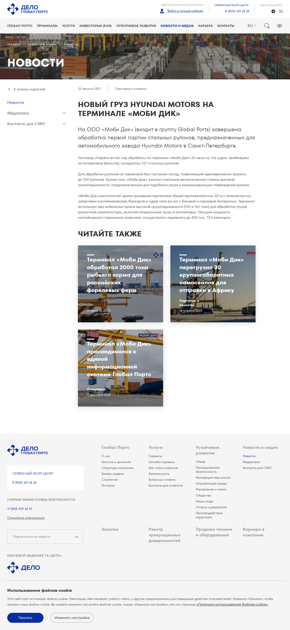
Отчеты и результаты (211, 507)
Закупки (110, 529)
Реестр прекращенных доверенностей (164, 534)
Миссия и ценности (116, 462)
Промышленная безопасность (208, 470)
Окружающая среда (211, 483)
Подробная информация (25, 518)
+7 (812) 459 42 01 (19, 508)
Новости (15, 102)
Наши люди (204, 501)
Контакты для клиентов (166, 485)
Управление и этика (211, 489)
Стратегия (109, 480)
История (108, 485)
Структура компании (117, 468)
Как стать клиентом (163, 468)
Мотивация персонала (213, 477)
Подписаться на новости (31, 536)
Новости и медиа (177, 26)
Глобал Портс (19, 26)
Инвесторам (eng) (96, 26)
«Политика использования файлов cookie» (232, 604)
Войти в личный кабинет (185, 11)
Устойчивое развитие (136, 26)
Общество (203, 495)
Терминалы (47, 26)
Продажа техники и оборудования (214, 532)
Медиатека (18, 113)
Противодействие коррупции (209, 515)
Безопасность (159, 474)
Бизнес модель (113, 474)
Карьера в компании (253, 532)
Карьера (205, 26)
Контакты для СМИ (26, 123)
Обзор (200, 462)
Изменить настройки (72, 617)
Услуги (68, 26)
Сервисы (155, 456)
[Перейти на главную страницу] (27, 9)
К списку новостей (29, 89)
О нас (106, 456)
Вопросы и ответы (162, 480)
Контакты (225, 26)
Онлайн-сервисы (162, 462)
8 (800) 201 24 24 (237, 11)
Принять (25, 617)
